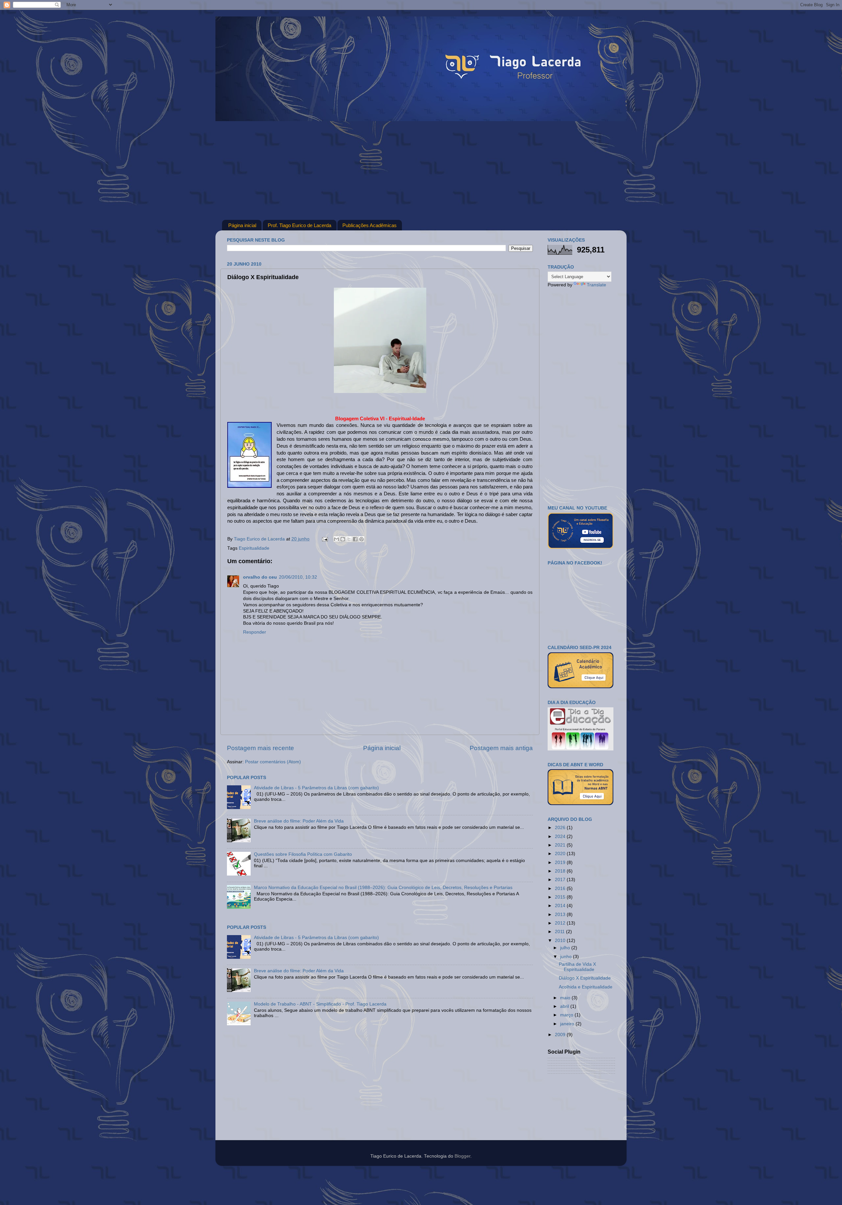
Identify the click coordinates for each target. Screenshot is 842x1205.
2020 (561, 853)
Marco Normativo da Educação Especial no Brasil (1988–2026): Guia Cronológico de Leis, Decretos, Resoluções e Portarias (383, 887)
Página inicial (242, 225)
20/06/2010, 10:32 (298, 577)
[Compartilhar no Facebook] (355, 539)
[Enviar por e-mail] (336, 539)
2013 (561, 914)
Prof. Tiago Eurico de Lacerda (299, 225)
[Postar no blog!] (342, 539)
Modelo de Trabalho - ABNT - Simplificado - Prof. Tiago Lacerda (320, 1004)
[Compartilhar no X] (349, 539)
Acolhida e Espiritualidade (585, 986)
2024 (561, 836)
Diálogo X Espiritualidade (585, 978)
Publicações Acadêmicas (369, 225)
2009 (561, 1034)
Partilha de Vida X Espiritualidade (577, 967)
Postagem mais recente (260, 748)
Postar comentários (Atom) (273, 761)
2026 (561, 827)
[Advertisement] (421, 170)
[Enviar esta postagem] (324, 539)
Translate (596, 284)
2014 (561, 905)
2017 (561, 879)
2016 (561, 888)
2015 (561, 897)
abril (565, 1006)
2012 (561, 923)
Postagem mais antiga (501, 748)
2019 (561, 862)
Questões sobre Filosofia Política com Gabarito (303, 854)
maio (566, 997)
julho (565, 947)
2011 (560, 931)
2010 (561, 940)
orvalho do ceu (260, 577)
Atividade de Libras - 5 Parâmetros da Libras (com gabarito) (316, 787)
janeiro (568, 1023)
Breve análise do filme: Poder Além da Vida (299, 821)
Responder (254, 632)
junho (566, 956)
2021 (561, 845)
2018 (561, 871)
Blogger (462, 1156)
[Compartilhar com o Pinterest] (361, 539)
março (567, 1014)
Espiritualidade (254, 548)
